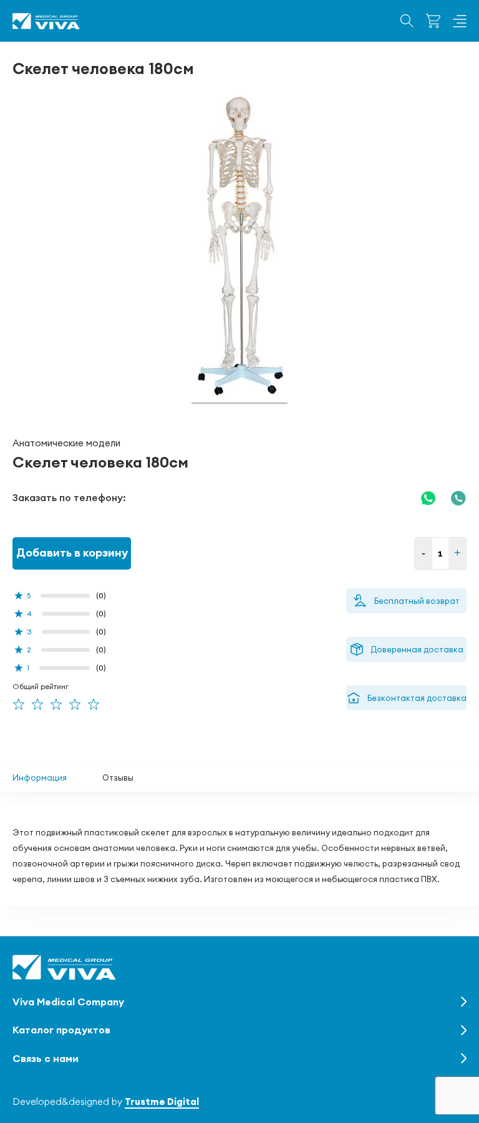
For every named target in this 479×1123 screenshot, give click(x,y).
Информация (39, 777)
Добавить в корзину (72, 552)
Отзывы (117, 777)
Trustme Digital (162, 1101)
